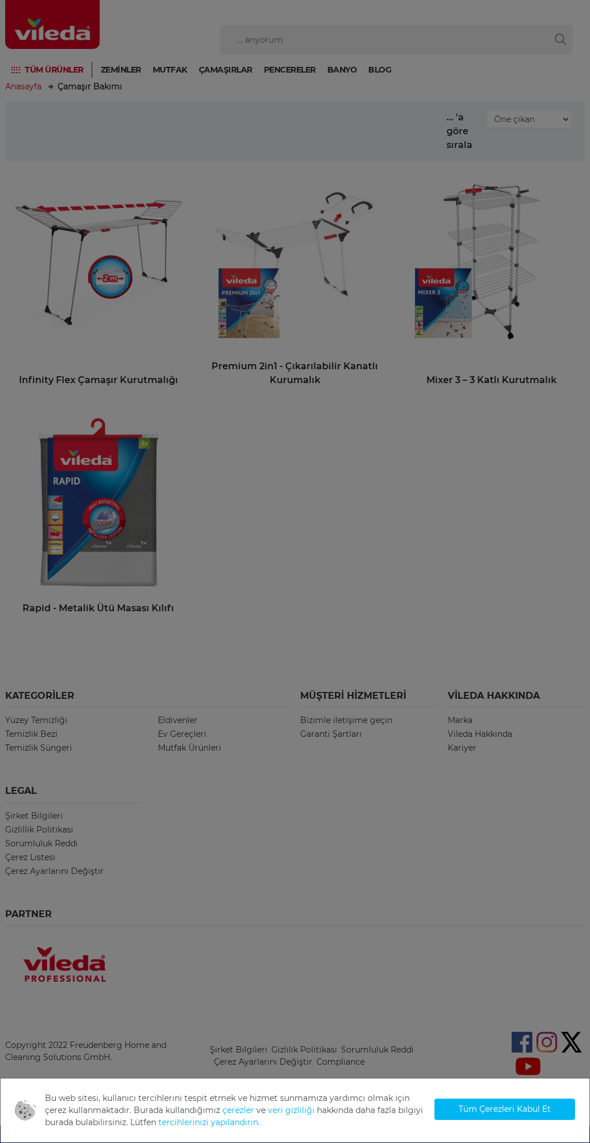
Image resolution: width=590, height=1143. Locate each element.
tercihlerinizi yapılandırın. (209, 1122)
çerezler (238, 1110)
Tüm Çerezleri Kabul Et (505, 1109)
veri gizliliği (291, 1110)
